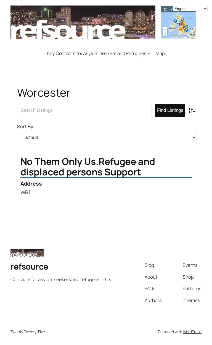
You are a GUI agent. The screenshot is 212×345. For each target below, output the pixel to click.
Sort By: (26, 126)
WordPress (192, 331)
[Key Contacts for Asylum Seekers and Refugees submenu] (149, 53)
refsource (29, 266)
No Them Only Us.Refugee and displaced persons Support (87, 166)
